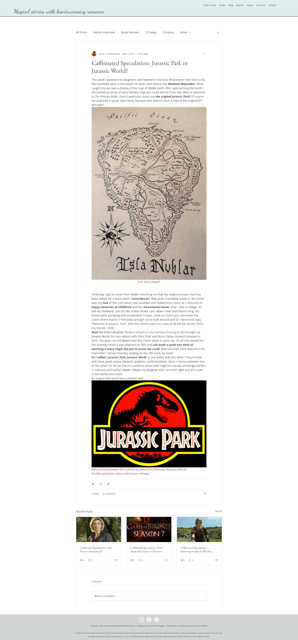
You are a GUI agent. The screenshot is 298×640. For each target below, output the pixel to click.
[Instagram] (141, 620)
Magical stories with (35, 11)
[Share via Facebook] (93, 484)
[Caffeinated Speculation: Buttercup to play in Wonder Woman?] (199, 529)
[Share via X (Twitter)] (100, 484)
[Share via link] (108, 484)
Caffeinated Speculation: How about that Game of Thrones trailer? (146, 549)
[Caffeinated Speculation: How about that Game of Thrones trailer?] (149, 529)
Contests (168, 32)
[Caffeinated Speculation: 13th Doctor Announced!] (98, 529)
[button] (218, 32)
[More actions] (204, 54)
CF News (151, 32)
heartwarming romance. (81, 11)
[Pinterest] (157, 620)
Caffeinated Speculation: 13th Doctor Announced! (96, 549)
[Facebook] (149, 620)
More (183, 32)
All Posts (81, 32)
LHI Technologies (156, 625)
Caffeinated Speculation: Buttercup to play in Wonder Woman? (196, 549)
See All (218, 511)
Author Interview (104, 32)
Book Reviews (130, 32)
